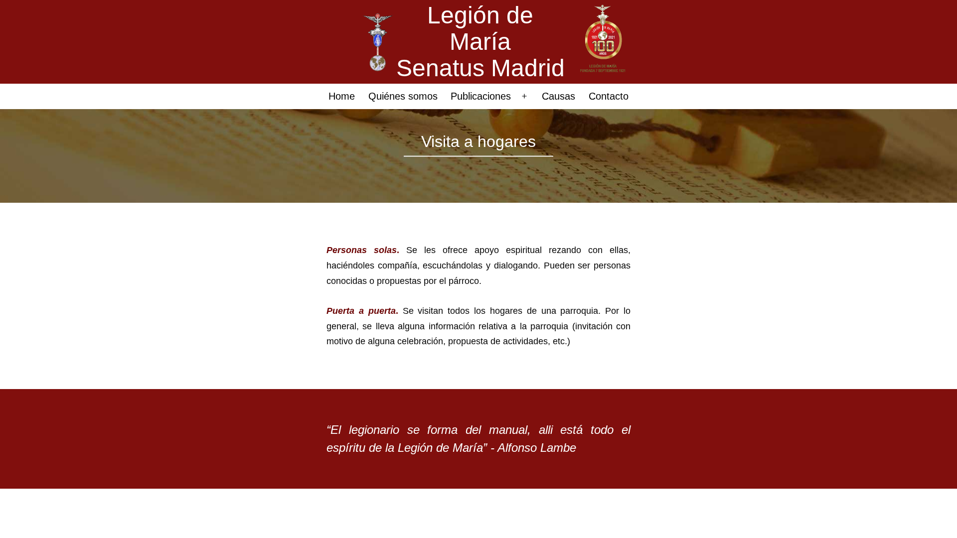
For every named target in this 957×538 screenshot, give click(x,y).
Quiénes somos (403, 96)
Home (341, 96)
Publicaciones (481, 96)
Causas (558, 96)
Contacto (609, 96)
